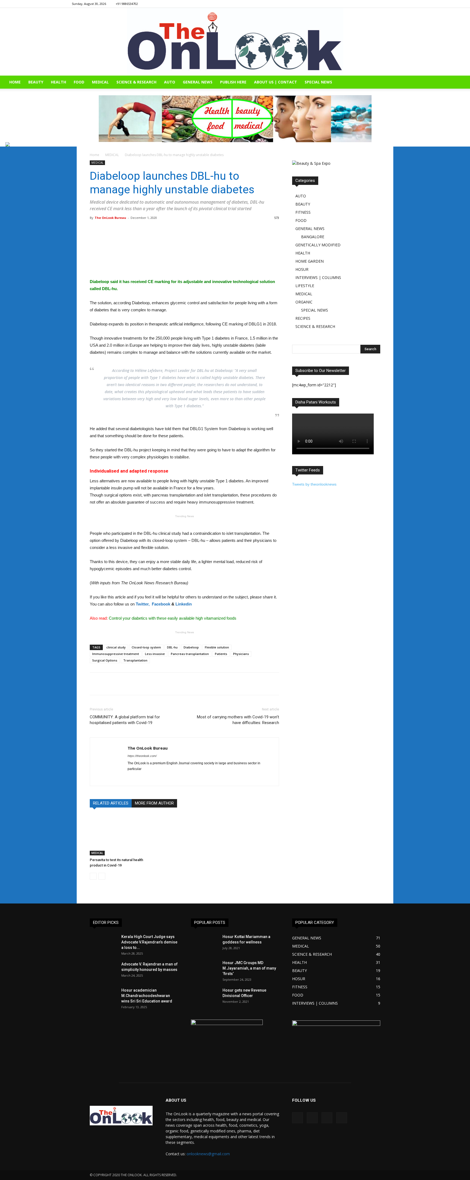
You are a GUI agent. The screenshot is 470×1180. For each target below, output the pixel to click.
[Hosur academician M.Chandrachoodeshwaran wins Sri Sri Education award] (103, 997)
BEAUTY (35, 82)
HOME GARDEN (309, 261)
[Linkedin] (385, 4)
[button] (463, 82)
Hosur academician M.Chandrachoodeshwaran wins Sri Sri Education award (146, 995)
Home (94, 155)
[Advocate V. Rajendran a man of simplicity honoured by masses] (103, 970)
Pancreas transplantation (190, 654)
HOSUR (301, 269)
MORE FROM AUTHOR (154, 803)
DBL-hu (172, 647)
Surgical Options (104, 660)
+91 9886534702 (127, 4)
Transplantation (135, 660)
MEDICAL (100, 82)
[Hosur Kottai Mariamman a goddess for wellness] (204, 943)
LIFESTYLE (304, 285)
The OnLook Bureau (110, 218)
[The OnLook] (235, 42)
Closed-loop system (146, 647)
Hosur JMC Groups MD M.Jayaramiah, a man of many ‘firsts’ (249, 968)
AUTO (169, 82)
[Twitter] (394, 4)
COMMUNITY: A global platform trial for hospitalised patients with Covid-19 (125, 720)
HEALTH (58, 82)
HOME (15, 82)
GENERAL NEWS (197, 82)
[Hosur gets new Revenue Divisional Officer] (204, 997)
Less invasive (155, 654)
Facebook (161, 604)
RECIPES (302, 318)
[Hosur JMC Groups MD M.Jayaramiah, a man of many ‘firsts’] (204, 969)
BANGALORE (312, 236)
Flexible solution (217, 647)
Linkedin (183, 604)
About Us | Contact (275, 82)
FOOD (79, 82)
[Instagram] (376, 4)
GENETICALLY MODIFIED (318, 244)
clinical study (116, 647)
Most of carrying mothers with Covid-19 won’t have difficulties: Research (238, 720)
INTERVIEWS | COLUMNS (318, 277)
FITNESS (303, 212)
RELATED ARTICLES (110, 803)
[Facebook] (367, 4)
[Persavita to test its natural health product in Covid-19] (119, 835)
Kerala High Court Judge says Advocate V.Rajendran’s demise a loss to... (149, 942)
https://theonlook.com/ (142, 755)
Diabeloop (191, 647)
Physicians (241, 654)
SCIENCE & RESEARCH (136, 82)
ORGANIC (304, 302)
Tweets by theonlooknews (314, 484)
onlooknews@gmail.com (208, 1153)
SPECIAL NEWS (318, 82)
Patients (221, 654)
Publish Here (233, 82)
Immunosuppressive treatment (115, 654)
